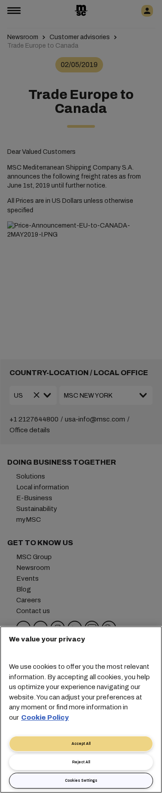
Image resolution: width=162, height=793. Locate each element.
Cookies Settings (81, 781)
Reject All (81, 762)
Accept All (81, 744)
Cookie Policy (45, 717)
